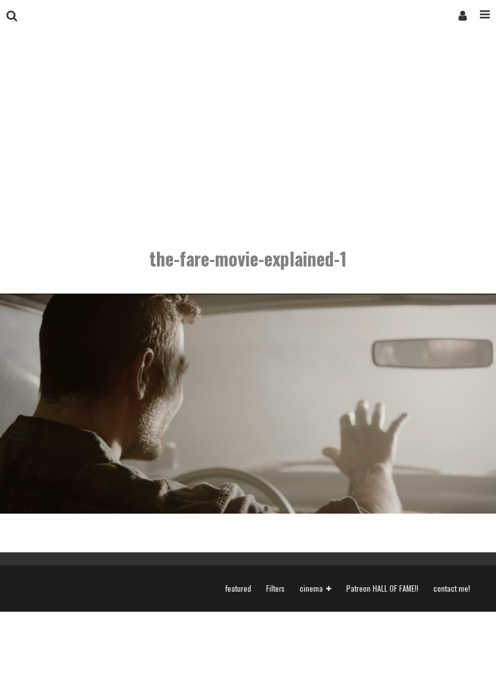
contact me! (451, 588)
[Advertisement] (248, 127)
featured (238, 588)
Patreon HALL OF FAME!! (382, 588)
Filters (275, 588)
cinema (311, 589)
